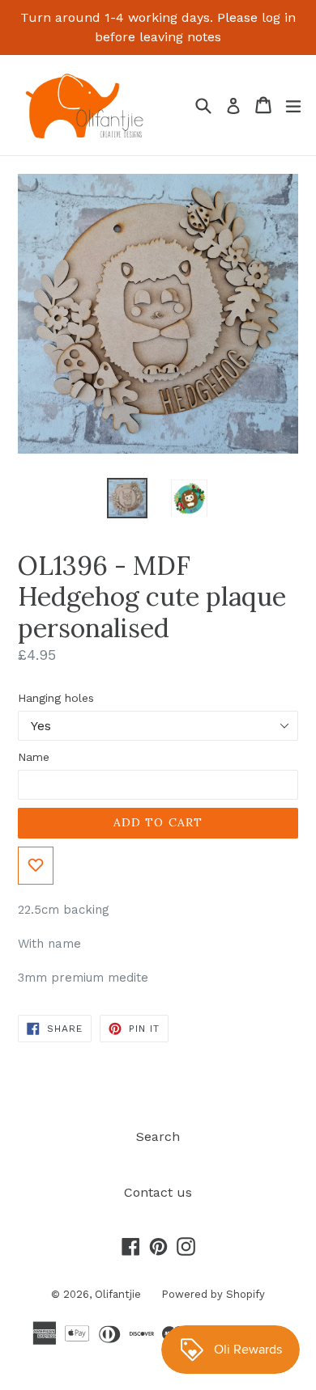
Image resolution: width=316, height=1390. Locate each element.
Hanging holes (56, 697)
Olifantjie (118, 1294)
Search (158, 1136)
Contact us (158, 1192)
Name (33, 756)
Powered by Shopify (213, 1294)
